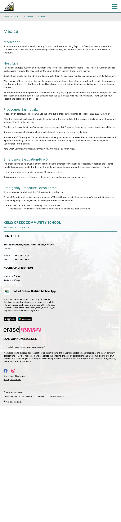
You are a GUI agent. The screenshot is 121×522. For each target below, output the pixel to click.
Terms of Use (27, 396)
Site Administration (57, 396)
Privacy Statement (12, 379)
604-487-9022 (22, 256)
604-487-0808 (22, 259)
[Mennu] (114, 6)
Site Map (41, 396)
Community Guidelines (14, 376)
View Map (7, 248)
